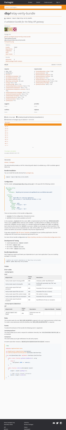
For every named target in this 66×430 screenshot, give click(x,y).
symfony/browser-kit (41, 79)
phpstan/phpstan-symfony (43, 76)
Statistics (26, 422)
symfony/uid (9, 100)
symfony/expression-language (14, 92)
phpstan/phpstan (40, 73)
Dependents (9, 49)
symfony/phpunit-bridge (42, 82)
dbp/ (7, 13)
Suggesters (9, 50)
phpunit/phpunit (40, 78)
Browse (30, 2)
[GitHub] (61, 423)
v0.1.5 (6, 135)
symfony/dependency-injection (14, 86)
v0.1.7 (6, 131)
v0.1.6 (6, 133)
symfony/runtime (40, 84)
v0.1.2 (6, 141)
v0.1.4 (6, 137)
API (5, 427)
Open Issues (9, 54)
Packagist (8, 2)
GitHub (6, 162)
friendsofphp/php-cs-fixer (43, 71)
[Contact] (54, 423)
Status (26, 427)
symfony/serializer (11, 99)
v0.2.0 (6, 124)
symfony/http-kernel (11, 97)
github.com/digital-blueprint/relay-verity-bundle (17, 36)
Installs (7, 47)
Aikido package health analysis (14, 61)
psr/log (8, 82)
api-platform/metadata (12, 76)
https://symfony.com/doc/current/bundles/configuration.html (44, 237)
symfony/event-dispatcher (13, 87)
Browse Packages (28, 424)
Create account (48, 2)
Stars (7, 52)
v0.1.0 (6, 145)
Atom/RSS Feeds (8, 424)
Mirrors (6, 429)
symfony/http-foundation (12, 95)
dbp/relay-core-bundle (12, 81)
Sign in (58, 2)
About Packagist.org (9, 422)
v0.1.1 (6, 143)
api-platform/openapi (11, 78)
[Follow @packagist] (57, 423)
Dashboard (27, 429)
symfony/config (10, 84)
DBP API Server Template (22, 232)
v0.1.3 (6, 139)
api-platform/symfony (12, 79)
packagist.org (29, 173)
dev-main (7, 122)
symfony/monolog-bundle (43, 81)
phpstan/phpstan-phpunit (43, 74)
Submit (38, 2)
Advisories (8, 59)
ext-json (8, 74)
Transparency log (9, 42)
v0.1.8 (6, 128)
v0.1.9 (6, 126)
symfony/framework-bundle (13, 94)
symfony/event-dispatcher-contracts (15, 89)
